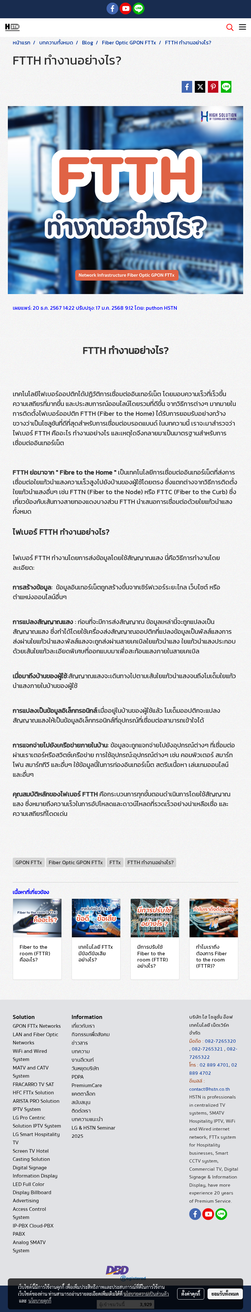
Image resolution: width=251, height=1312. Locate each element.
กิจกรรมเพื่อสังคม (91, 1034)
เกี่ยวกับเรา (83, 1026)
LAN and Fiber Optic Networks (35, 1038)
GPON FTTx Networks (37, 1026)
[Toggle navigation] (242, 27)
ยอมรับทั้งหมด (225, 1294)
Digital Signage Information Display (35, 1172)
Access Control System (29, 1213)
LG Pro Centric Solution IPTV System (37, 1122)
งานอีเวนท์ (83, 1060)
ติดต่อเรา (81, 1111)
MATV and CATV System (31, 1072)
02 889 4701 (214, 1065)
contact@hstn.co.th (209, 1089)
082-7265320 (220, 1041)
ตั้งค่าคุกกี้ (190, 1294)
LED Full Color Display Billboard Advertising (32, 1192)
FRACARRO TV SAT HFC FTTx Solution (33, 1088)
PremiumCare (87, 1085)
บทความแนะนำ (87, 1119)
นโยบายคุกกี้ (39, 1301)
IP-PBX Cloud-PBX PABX (33, 1230)
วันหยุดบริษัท (85, 1068)
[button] (227, 27)
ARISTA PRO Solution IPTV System (36, 1105)
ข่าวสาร (80, 1043)
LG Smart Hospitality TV (36, 1138)
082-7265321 (207, 1049)
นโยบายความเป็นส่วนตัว (146, 1294)
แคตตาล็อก (83, 1094)
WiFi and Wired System (30, 1055)
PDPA (78, 1077)
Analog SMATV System (29, 1246)
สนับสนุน (81, 1102)
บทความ (81, 1051)
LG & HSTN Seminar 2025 (93, 1132)
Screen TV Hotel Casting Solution (31, 1155)
